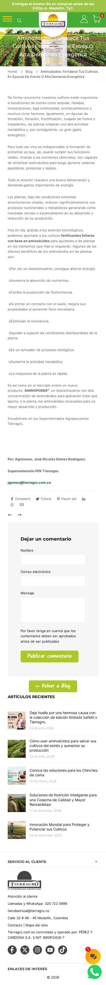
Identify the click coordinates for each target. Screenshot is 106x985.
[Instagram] (37, 953)
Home (12, 71)
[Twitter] (24, 953)
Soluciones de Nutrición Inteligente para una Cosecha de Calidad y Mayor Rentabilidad (63, 799)
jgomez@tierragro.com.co (29, 482)
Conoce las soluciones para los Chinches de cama (64, 772)
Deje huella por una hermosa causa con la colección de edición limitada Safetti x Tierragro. (63, 717)
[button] (97, 20)
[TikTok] (62, 953)
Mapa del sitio (36, 925)
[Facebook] (12, 953)
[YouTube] (50, 953)
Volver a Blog (55, 686)
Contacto (15, 925)
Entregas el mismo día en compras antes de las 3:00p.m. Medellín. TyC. (53, 6)
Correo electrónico (36, 572)
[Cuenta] (84, 20)
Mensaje (27, 593)
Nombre (27, 550)
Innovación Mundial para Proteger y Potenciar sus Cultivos (60, 826)
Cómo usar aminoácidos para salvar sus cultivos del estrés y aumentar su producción (63, 745)
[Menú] (7, 20)
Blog (28, 71)
